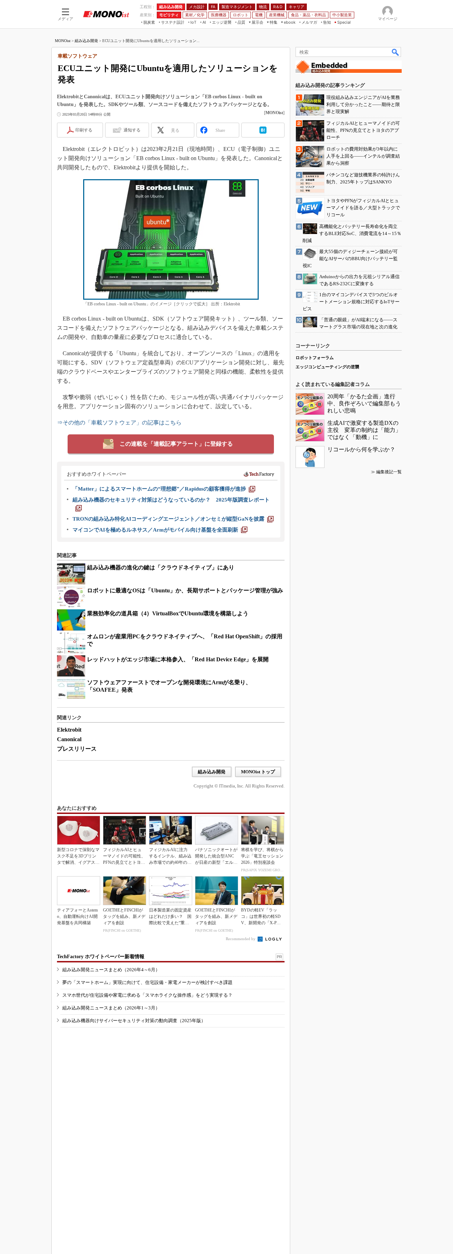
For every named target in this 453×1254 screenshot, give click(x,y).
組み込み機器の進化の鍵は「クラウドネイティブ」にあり (160, 567)
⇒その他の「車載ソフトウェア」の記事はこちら (119, 423)
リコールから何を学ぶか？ (361, 449)
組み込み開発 (86, 41)
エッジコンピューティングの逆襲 (327, 366)
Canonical (69, 739)
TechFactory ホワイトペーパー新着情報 (100, 956)
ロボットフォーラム (315, 357)
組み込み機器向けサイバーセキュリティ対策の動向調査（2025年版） (134, 1020)
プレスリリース (77, 749)
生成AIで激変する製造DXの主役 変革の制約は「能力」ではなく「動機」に (364, 430)
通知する (132, 130)
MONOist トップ (258, 771)
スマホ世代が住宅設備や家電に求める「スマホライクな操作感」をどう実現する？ (147, 995)
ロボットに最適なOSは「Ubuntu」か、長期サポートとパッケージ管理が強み (185, 590)
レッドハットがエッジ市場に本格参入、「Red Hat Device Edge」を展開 (178, 659)
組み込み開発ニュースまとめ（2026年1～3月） (111, 1007)
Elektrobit (69, 730)
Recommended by (241, 939)
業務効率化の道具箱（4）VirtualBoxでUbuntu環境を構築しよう (167, 613)
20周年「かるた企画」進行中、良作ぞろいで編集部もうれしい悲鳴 (364, 403)
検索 (395, 52)
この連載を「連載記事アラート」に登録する (176, 444)
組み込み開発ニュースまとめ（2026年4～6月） (111, 969)
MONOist (62, 41)
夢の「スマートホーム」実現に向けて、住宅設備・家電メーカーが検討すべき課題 (147, 982)
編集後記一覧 (389, 471)
